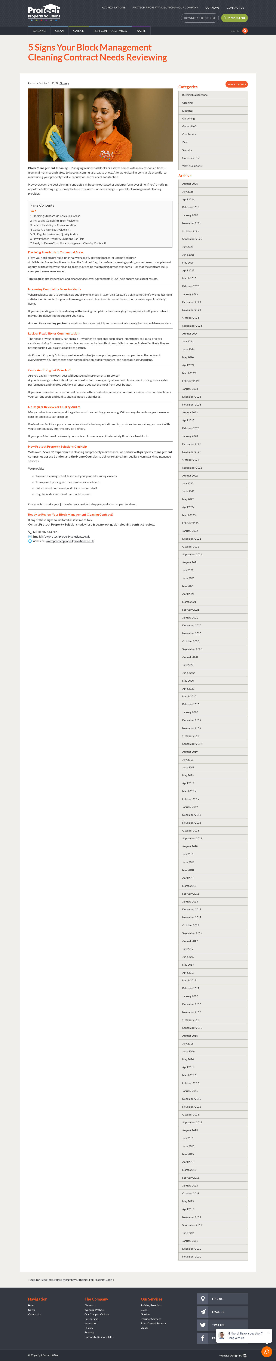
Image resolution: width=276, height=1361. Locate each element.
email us (218, 1311)
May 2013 (188, 1201)
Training (89, 1332)
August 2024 (190, 333)
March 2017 (189, 980)
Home (31, 1305)
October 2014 (190, 1193)
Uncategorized (191, 157)
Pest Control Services (110, 30)
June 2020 (188, 672)
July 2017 (187, 948)
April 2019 (188, 783)
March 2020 (189, 696)
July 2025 (187, 246)
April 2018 (188, 877)
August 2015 (190, 1130)
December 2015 (191, 1098)
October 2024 (190, 317)
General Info (189, 126)
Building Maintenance (195, 94)
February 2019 (190, 799)
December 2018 (191, 814)
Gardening (188, 118)
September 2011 (192, 1225)
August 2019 (190, 751)
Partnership (91, 1318)
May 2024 (188, 357)
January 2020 (190, 712)
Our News (212, 7)
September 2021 (192, 554)
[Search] (245, 31)
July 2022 (187, 483)
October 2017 (190, 925)
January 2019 (190, 806)
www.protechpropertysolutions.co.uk (70, 541)
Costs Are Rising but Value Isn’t (52, 229)
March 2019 (189, 791)
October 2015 (190, 1114)
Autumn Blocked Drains (45, 1279)
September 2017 (192, 933)
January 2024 (190, 388)
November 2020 (191, 633)
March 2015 (189, 1169)
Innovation (90, 1323)
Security (187, 150)
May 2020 (188, 680)
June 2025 (188, 254)
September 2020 (192, 649)
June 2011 (188, 1232)
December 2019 (191, 720)
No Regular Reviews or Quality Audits (55, 234)
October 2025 (190, 231)
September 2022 (192, 467)
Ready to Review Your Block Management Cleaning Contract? (69, 243)
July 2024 (187, 341)
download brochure (200, 18)
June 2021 (188, 578)
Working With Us (94, 1309)
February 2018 (190, 893)
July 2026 (187, 191)
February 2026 (190, 207)
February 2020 (190, 704)
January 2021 (190, 617)
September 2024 (192, 325)
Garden (78, 30)
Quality (88, 1327)
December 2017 (191, 909)
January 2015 (190, 1185)
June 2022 (188, 491)
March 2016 (189, 1075)
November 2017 (191, 917)
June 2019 (188, 767)
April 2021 (188, 593)
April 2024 (188, 365)
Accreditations (113, 7)
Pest (185, 142)
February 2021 (190, 609)
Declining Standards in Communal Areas (56, 216)
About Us (90, 1305)
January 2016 (190, 1090)
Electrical (187, 110)
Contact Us (235, 7)
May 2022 (188, 499)
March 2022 (189, 515)
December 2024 (191, 302)
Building (39, 30)
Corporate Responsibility (99, 1336)
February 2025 (190, 286)
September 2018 (192, 838)
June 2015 (188, 1146)
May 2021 (188, 586)
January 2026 (190, 215)
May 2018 (188, 870)
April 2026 (188, 199)
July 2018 (187, 854)
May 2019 (188, 775)
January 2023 (190, 436)
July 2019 (187, 759)
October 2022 (190, 459)
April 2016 (188, 1067)
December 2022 (191, 444)
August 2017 (190, 941)
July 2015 (187, 1138)
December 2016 (191, 1004)
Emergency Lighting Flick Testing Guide (86, 1279)
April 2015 (188, 1161)
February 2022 (190, 522)
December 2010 (191, 1248)
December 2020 (191, 625)
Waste (141, 30)
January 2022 (190, 530)
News (31, 1309)
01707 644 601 (236, 18)
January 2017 (190, 996)
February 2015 (190, 1177)
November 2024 (191, 309)
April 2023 (188, 420)
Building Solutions (151, 1305)
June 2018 (188, 862)
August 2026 (190, 183)
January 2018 (190, 901)
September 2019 (192, 743)
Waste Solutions (192, 165)
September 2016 (192, 1027)
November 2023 (191, 404)
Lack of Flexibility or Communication (54, 225)
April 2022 (188, 507)
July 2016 (187, 1043)
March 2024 (189, 373)
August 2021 (190, 562)
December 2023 (191, 396)
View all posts (236, 84)
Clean (59, 30)
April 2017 (188, 972)
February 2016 (190, 1083)
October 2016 (190, 1019)
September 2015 (192, 1122)
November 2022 (191, 451)
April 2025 (188, 270)
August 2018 (190, 846)
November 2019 (191, 728)
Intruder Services (151, 1318)
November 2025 (191, 223)
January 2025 (190, 294)
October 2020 (190, 641)
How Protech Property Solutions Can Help (58, 238)
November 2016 (191, 1012)
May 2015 (188, 1154)
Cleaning (64, 83)
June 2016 (188, 1051)
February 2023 (190, 428)
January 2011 (190, 1240)
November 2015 (191, 1106)
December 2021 (191, 538)
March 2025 (189, 278)
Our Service (189, 134)
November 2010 (191, 1256)
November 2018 (191, 822)
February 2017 (190, 988)
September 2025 (192, 238)
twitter (218, 1325)
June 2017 (188, 956)
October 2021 (190, 546)
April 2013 (188, 1209)
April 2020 (188, 688)
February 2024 (190, 380)
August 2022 (190, 475)
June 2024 (188, 349)
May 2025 (188, 262)
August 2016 (190, 1035)
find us (217, 1298)
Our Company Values (96, 1314)
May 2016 (188, 1059)
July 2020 (187, 664)
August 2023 (190, 412)
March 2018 (189, 885)
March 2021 (189, 601)
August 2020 (190, 657)
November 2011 (191, 1217)
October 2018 (190, 830)
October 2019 (190, 735)
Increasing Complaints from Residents (56, 220)
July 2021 (187, 570)
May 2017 (188, 964)
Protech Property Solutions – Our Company (165, 7)
